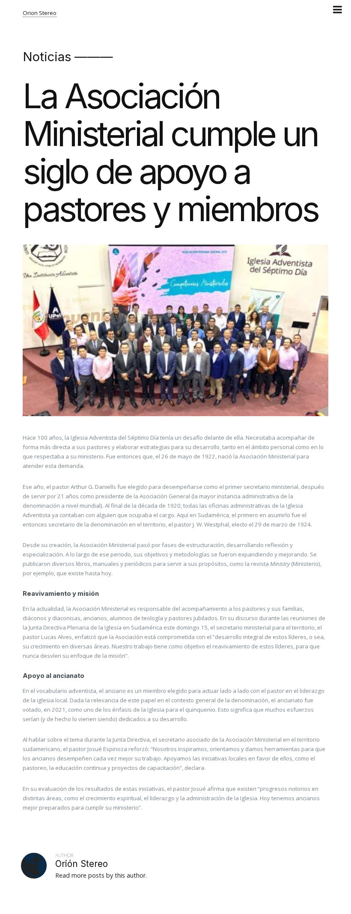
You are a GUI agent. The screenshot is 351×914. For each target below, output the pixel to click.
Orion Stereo (40, 13)
